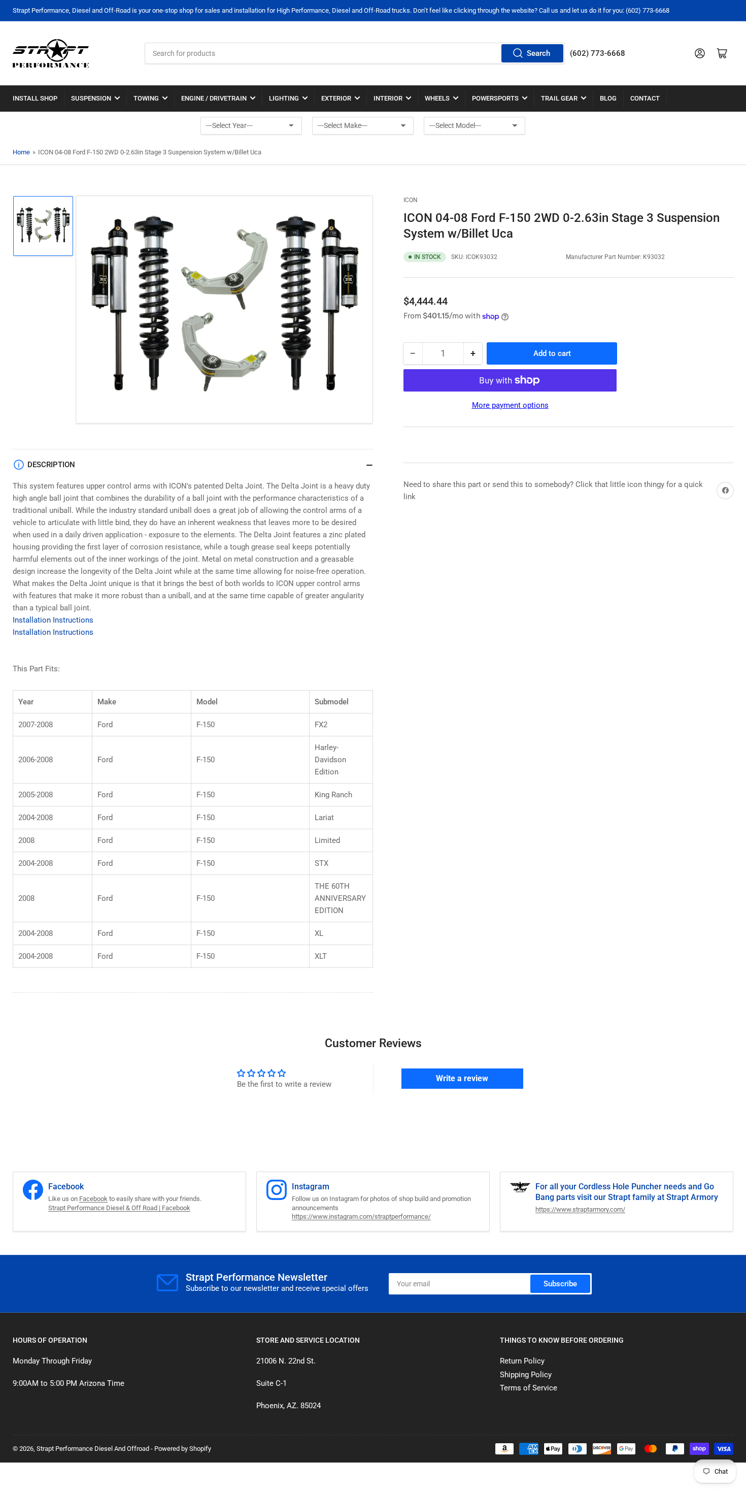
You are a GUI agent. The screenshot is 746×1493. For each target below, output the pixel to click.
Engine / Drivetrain (214, 98)
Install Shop (35, 98)
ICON (410, 200)
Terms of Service (528, 1387)
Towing (146, 98)
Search (538, 53)
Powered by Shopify (182, 1448)
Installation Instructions (53, 620)
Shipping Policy (526, 1374)
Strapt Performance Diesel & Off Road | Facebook (119, 1208)
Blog (608, 98)
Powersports (495, 98)
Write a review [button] (462, 1078)
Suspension (91, 98)
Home (21, 152)
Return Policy (522, 1361)
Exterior (336, 98)
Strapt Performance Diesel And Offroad (93, 1448)
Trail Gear (559, 98)
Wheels (437, 98)
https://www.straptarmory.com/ (580, 1209)
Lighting (284, 98)
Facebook (93, 1199)
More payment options (510, 405)
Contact (645, 98)
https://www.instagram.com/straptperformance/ (361, 1216)
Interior (388, 98)
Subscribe (560, 1283)
